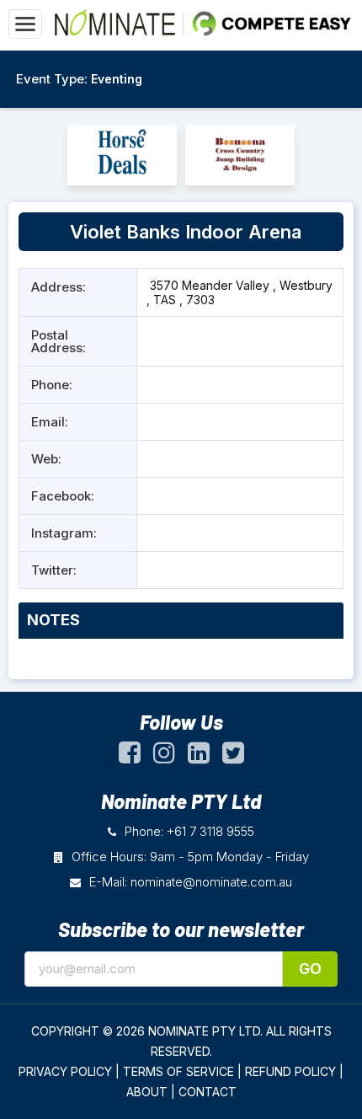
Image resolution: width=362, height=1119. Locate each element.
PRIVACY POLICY (65, 1071)
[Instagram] (164, 756)
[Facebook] (130, 756)
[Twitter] (233, 756)
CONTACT (207, 1091)
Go (310, 968)
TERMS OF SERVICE (178, 1071)
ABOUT (147, 1091)
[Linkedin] (199, 756)
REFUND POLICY (290, 1071)
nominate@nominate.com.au (211, 882)
